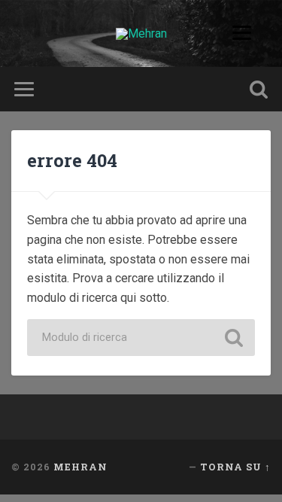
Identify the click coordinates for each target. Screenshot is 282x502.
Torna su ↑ (235, 467)
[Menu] (253, 32)
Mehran (80, 467)
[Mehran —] (141, 33)
